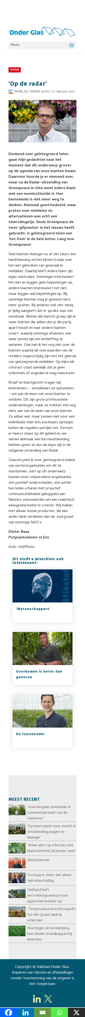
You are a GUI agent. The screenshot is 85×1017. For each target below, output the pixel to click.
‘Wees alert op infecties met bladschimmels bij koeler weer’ (51, 848)
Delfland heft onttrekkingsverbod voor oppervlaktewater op (47, 896)
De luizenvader (30, 734)
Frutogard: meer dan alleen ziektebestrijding (49, 878)
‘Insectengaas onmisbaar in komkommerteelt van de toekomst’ (49, 813)
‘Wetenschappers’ (33, 609)
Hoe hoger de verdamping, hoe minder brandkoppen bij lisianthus (49, 934)
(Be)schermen (38, 860)
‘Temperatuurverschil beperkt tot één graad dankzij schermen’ (51, 915)
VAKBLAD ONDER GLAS (31, 92)
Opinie (14, 70)
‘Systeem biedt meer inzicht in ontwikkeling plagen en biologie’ (51, 832)
